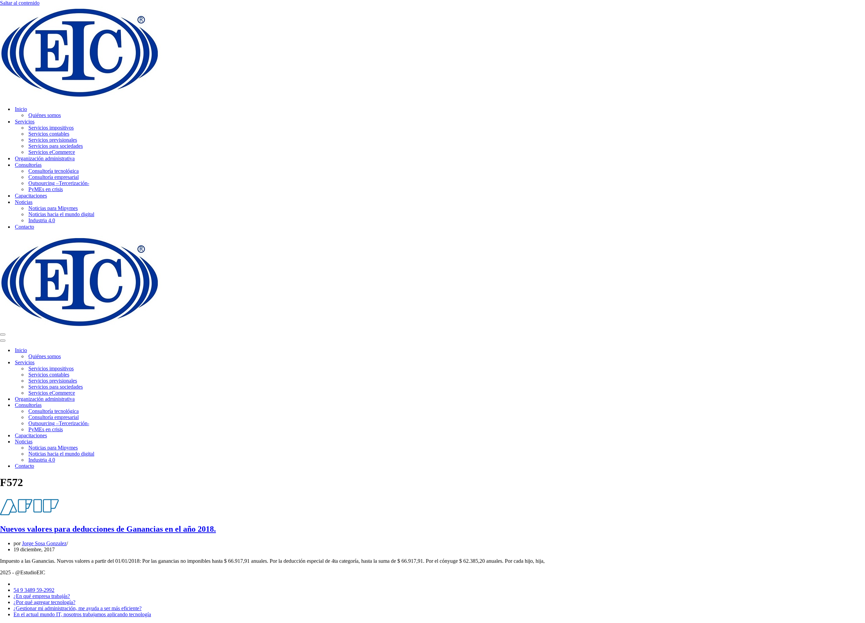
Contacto (24, 227)
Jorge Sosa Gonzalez (44, 543)
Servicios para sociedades (55, 146)
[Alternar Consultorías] (118, 405)
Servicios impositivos (51, 128)
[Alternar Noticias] (118, 442)
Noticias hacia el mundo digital (61, 214)
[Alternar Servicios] (118, 363)
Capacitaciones (31, 196)
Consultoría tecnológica (53, 171)
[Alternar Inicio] (118, 350)
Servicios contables (48, 134)
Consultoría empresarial (53, 177)
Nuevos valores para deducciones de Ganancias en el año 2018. (108, 529)
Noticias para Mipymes (53, 208)
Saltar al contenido (20, 3)
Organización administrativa (45, 158)
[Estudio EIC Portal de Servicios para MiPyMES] (80, 97)
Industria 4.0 (41, 220)
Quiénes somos (44, 115)
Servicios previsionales (52, 140)
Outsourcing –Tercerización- (58, 183)
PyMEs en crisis (45, 189)
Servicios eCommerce (51, 152)
